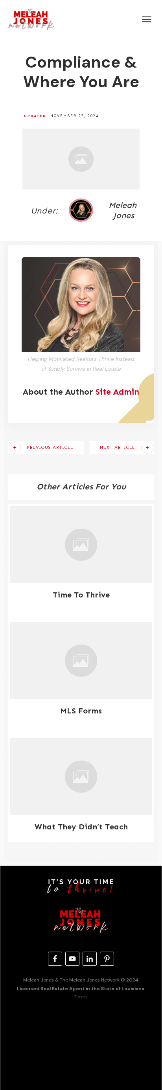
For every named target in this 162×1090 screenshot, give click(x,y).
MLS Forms (81, 710)
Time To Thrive (81, 594)
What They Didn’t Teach (81, 826)
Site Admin (117, 392)
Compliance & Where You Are (81, 72)
